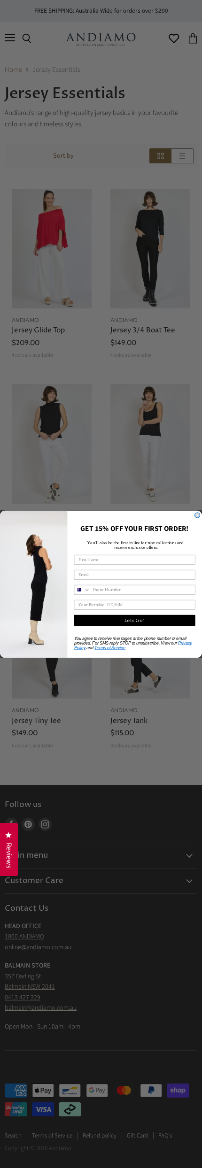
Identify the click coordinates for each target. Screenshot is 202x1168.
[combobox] (82, 589)
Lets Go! (134, 620)
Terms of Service (109, 647)
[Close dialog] (197, 515)
